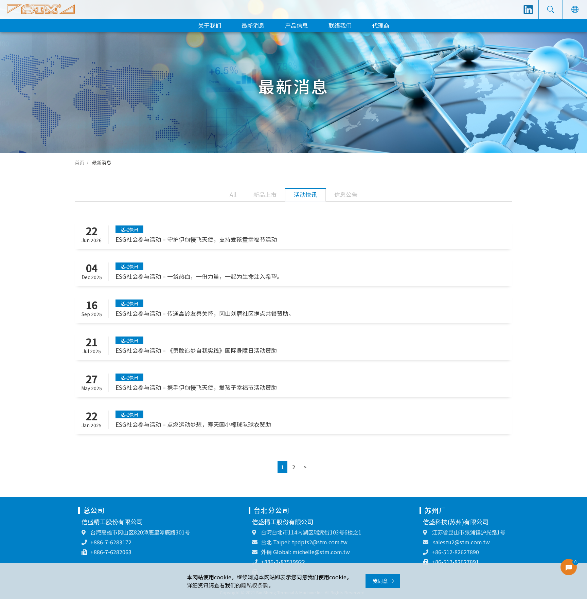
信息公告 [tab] (345, 194)
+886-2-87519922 (283, 562)
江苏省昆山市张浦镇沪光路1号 (467, 532)
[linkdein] (528, 9)
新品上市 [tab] (265, 194)
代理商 (380, 25)
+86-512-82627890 (455, 552)
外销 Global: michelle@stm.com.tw (305, 552)
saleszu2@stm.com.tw (461, 542)
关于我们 (209, 25)
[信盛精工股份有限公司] (41, 9)
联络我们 (340, 25)
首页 (79, 162)
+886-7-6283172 (110, 542)
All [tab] (233, 194)
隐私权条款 (254, 585)
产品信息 (296, 25)
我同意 (381, 580)
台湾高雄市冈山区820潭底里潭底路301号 (139, 532)
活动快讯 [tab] (305, 194)
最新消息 (253, 25)
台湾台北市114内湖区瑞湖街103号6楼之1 (310, 532)
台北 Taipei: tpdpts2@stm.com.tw (304, 542)
